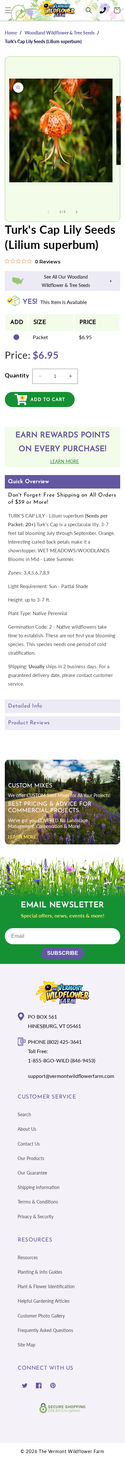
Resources (28, 1257)
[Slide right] (77, 212)
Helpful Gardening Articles (44, 1301)
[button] (8, 10)
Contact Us (29, 1143)
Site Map (26, 1344)
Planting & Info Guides (40, 1272)
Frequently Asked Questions (45, 1330)
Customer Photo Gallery (41, 1315)
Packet (40, 337)
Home (11, 32)
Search (24, 1114)
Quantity (17, 375)
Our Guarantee (32, 1172)
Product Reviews (29, 723)
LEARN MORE (22, 837)
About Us (27, 1129)
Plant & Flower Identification (46, 1286)
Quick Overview (28, 481)
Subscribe (62, 953)
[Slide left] (48, 212)
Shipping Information (39, 1187)
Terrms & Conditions (38, 1201)
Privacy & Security (36, 1216)
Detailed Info (25, 706)
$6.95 (85, 337)
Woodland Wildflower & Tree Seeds (60, 32)
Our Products (31, 1158)
